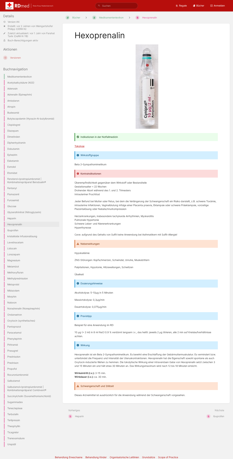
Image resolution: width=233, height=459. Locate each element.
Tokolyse (79, 146)
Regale (183, 5)
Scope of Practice (168, 457)
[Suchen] (99, 5)
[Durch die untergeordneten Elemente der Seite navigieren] (129, 17)
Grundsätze (148, 457)
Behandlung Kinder (96, 457)
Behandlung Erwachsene (68, 457)
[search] (116, 6)
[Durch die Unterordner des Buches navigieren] (86, 17)
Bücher (200, 5)
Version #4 (13, 21)
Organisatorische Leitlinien (124, 457)
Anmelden (219, 5)
